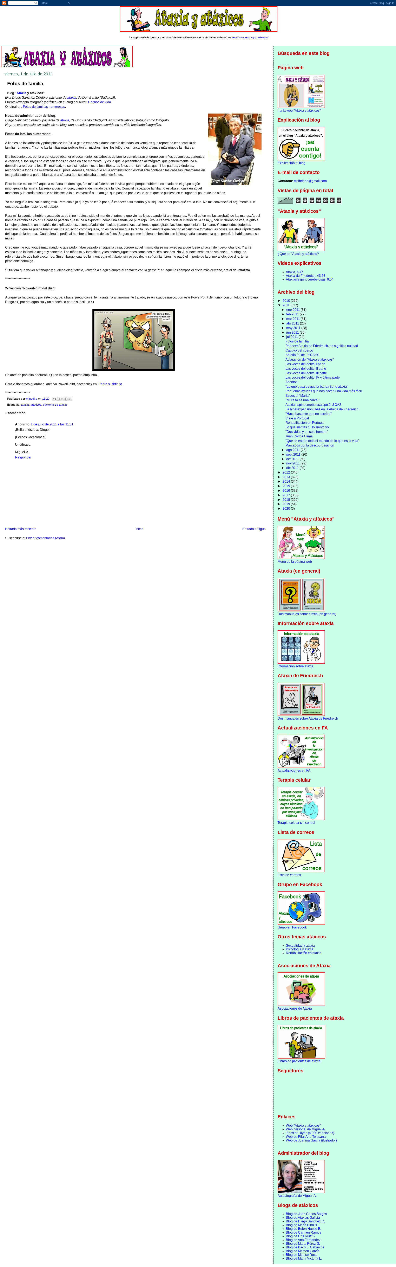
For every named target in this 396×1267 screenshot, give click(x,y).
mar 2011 (293, 319)
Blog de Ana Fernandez (303, 1240)
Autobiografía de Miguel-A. (297, 1195)
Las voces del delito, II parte (305, 368)
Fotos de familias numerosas (44, 106)
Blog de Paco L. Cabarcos (305, 1247)
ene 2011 (293, 309)
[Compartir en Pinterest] (70, 399)
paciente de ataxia (55, 404)
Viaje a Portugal (297, 418)
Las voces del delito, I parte (305, 364)
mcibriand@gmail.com (310, 181)
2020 (287, 508)
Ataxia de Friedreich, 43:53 (305, 275)
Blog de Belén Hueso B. (303, 1228)
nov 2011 (293, 463)
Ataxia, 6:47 (294, 272)
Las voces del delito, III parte (306, 373)
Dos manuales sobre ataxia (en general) (307, 614)
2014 (287, 481)
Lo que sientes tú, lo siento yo (307, 427)
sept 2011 (293, 454)
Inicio (139, 529)
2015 (287, 486)
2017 (287, 495)
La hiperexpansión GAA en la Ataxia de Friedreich (321, 409)
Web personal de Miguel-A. (306, 1129)
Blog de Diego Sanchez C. (305, 1221)
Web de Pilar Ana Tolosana (306, 1136)
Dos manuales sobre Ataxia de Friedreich (308, 718)
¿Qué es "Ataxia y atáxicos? (298, 254)
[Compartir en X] (62, 399)
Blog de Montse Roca (301, 1254)
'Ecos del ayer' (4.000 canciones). (310, 1133)
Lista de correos (289, 875)
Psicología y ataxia (300, 949)
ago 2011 (293, 450)
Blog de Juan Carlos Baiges (306, 1214)
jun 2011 (293, 332)
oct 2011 (292, 459)
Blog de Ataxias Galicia (303, 1217)
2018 (287, 499)
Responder (23, 457)
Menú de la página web (295, 561)
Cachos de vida (99, 102)
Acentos (291, 382)
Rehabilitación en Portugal (304, 422)
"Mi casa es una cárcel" (302, 400)
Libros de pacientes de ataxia (299, 1061)
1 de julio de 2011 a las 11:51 (52, 424)
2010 (287, 300)
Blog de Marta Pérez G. (303, 1243)
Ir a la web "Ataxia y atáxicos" (299, 110)
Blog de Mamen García (302, 1251)
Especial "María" (297, 395)
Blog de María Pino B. (302, 1225)
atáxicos (36, 404)
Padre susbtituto (110, 384)
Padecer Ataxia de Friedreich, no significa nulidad (321, 346)
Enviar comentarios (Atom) (45, 538)
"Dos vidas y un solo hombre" (307, 431)
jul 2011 (292, 337)
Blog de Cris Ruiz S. (301, 1236)
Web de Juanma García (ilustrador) (311, 1140)
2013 (287, 477)
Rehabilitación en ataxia (303, 953)
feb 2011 (293, 314)
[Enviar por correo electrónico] (54, 399)
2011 (286, 305)
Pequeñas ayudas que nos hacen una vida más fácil (323, 391)
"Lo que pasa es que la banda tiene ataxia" (316, 386)
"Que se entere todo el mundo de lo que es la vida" (322, 441)
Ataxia (21, 93)
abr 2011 (293, 323)
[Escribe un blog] (58, 399)
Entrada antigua (254, 529)
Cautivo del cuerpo (299, 350)
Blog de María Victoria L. (304, 1258)
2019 (287, 504)
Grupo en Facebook (292, 927)
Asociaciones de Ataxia (295, 1008)
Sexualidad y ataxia (300, 945)
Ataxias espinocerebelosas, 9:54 (310, 279)
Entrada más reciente (20, 529)
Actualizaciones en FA (294, 770)
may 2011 (293, 328)
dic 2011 (292, 468)
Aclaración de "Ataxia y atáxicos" (309, 359)
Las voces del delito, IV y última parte (312, 377)
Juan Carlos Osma (299, 436)
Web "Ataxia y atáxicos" (303, 1125)
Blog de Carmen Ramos (303, 1232)
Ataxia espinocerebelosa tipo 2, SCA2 (313, 404)
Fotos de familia (297, 341)
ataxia (71, 97)
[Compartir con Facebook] (66, 399)
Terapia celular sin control (296, 822)
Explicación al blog (291, 163)
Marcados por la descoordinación (309, 445)
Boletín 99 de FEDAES (302, 355)
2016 (287, 490)
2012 (287, 472)
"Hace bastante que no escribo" (308, 414)
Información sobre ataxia (296, 666)
